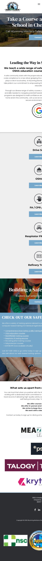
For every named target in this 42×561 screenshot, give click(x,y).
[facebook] (35, 510)
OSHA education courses (15, 333)
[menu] (39, 4)
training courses (22, 336)
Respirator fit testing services (16, 338)
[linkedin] (39, 510)
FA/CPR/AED (10, 336)
